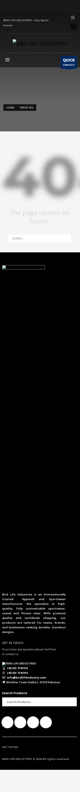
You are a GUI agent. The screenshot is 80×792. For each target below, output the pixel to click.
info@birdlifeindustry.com (26, 677)
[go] (66, 238)
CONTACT (69, 62)
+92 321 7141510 (17, 668)
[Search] (71, 701)
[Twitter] (47, 722)
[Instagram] (21, 722)
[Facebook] (8, 722)
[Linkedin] (34, 722)
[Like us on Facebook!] (21, 747)
